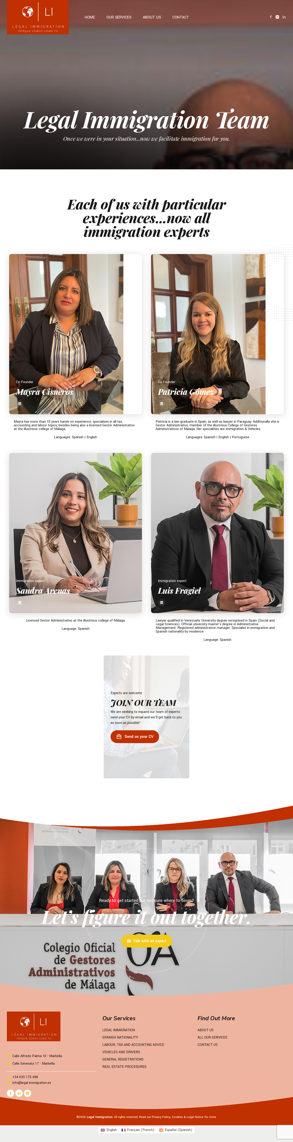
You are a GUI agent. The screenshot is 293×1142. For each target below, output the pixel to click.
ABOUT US (152, 17)
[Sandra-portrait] (75, 533)
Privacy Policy (161, 1117)
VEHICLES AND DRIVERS (121, 1052)
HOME (90, 17)
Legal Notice (195, 1117)
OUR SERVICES (118, 17)
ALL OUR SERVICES (212, 1037)
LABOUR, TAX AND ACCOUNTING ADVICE (133, 1044)
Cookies (177, 1117)
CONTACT (180, 17)
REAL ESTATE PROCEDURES (124, 1066)
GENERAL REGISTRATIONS (123, 1059)
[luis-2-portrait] (217, 533)
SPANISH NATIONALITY (120, 1037)
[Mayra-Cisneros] (75, 334)
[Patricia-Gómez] (217, 334)
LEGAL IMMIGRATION (118, 1030)
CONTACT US (208, 1044)
